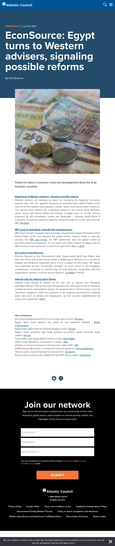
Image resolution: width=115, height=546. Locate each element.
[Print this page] (54, 378)
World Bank (69, 338)
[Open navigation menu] (111, 4)
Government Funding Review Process (35, 511)
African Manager (84, 348)
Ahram (72, 328)
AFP (82, 246)
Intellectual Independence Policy (91, 506)
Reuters (25, 223)
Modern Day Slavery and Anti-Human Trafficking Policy (35, 516)
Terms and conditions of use (57, 506)
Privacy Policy (68, 461)
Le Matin (70, 272)
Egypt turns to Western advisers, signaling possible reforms (47, 196)
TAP (76, 345)
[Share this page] (61, 378)
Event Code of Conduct (77, 516)
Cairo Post (85, 355)
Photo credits (99, 516)
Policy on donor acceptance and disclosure (78, 511)
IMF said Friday (38, 239)
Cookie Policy (33, 506)
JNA (65, 341)
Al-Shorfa (70, 351)
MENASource (12, 26)
